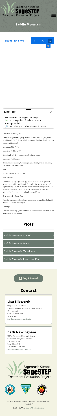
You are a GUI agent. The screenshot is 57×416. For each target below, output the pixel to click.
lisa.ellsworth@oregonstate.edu (19, 319)
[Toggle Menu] (53, 15)
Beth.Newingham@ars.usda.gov (19, 349)
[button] (28, 235)
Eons (27, 408)
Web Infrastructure (37, 408)
